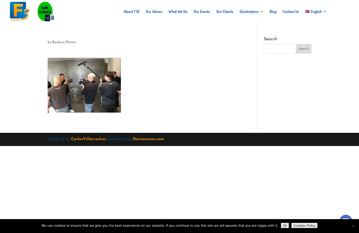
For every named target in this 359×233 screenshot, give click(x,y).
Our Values (154, 12)
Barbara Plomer (64, 42)
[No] (352, 226)
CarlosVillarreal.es (88, 139)
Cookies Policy (304, 225)
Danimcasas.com (148, 139)
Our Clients (224, 12)
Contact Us (291, 12)
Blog (273, 12)
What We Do (178, 12)
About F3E (132, 12)
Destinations (249, 12)
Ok (285, 225)
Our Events (202, 12)
